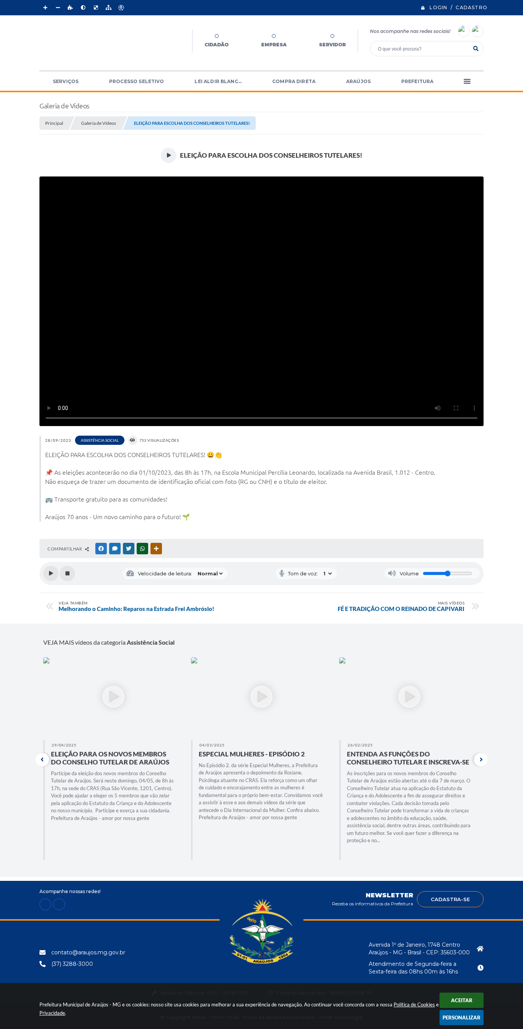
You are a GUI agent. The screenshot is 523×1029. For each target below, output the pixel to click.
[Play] (51, 573)
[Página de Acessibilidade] (121, 7)
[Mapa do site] (108, 7)
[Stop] (67, 573)
